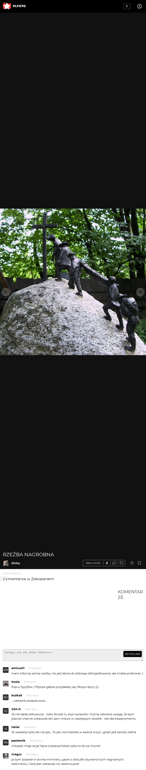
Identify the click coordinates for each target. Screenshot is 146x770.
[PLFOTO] (14, 6)
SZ (6, 711)
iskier (15, 727)
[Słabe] (121, 563)
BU (6, 697)
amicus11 (18, 668)
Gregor (16, 754)
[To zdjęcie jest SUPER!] (107, 563)
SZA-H (16, 709)
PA (6, 742)
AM (5, 670)
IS (5, 729)
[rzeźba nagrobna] (6, 563)
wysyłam (132, 654)
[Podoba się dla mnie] (114, 563)
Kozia (15, 682)
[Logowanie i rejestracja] (139, 6)
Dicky (15, 563)
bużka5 (16, 695)
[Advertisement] (60, 617)
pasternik (18, 740)
